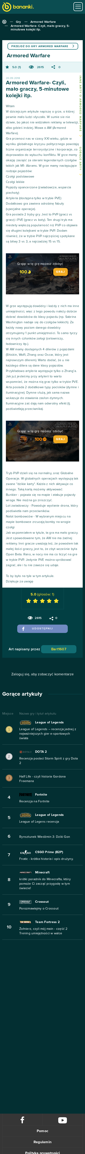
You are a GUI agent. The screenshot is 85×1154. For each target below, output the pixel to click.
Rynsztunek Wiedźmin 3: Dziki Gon (44, 836)
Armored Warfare (43, 21)
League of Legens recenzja (39, 821)
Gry (18, 21)
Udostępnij (42, 628)
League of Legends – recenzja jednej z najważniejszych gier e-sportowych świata (47, 734)
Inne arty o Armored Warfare (80, 104)
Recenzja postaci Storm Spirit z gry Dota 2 (48, 761)
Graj (60, 271)
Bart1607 (58, 649)
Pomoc (42, 1131)
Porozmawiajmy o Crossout (38, 908)
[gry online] (18, 7)
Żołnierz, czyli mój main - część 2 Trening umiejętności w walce (43, 931)
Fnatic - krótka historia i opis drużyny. (46, 859)
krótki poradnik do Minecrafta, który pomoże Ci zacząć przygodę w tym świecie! (45, 884)
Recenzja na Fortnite (34, 801)
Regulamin (42, 1142)
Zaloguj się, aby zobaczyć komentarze (42, 674)
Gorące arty (80, 159)
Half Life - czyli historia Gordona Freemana (42, 779)
